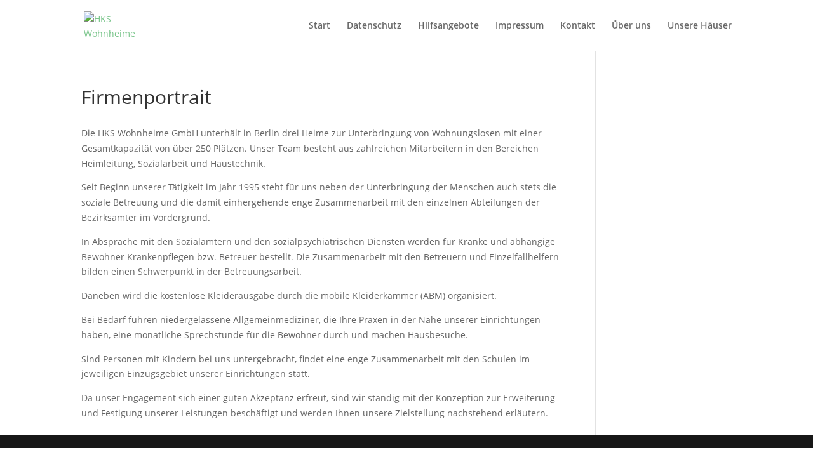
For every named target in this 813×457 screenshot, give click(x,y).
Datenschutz (374, 26)
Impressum (519, 26)
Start (319, 26)
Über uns (631, 26)
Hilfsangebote (448, 26)
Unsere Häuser (700, 26)
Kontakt (577, 26)
